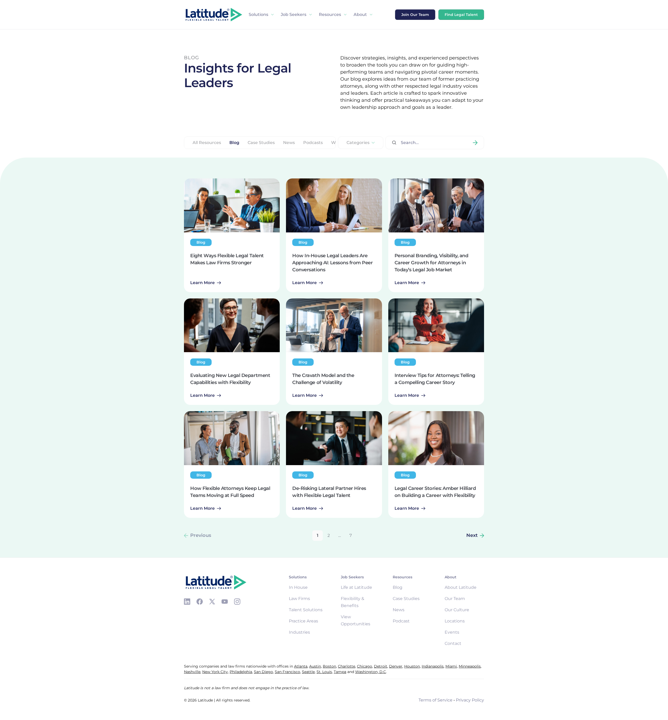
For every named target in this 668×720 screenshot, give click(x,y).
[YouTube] (225, 601)
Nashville (192, 671)
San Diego (263, 671)
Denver (395, 666)
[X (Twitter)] (212, 601)
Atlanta (300, 666)
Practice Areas (303, 621)
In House (298, 587)
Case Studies (406, 598)
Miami (451, 666)
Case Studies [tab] (261, 143)
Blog (397, 587)
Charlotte (346, 666)
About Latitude (460, 587)
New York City (215, 671)
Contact (453, 643)
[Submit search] (475, 142)
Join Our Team (415, 14)
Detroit (380, 666)
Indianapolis (433, 666)
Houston (412, 666)
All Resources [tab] (207, 143)
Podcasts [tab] (313, 143)
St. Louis (324, 671)
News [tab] (289, 143)
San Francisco (287, 671)
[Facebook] (199, 601)
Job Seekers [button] (293, 14)
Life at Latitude (356, 587)
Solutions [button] (258, 14)
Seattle (308, 671)
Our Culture (457, 609)
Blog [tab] (234, 143)
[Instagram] (237, 601)
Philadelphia (241, 671)
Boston (329, 666)
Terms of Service (435, 700)
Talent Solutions (306, 609)
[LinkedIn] (187, 601)
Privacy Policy (470, 700)
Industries (299, 632)
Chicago (364, 666)
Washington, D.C (370, 671)
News (398, 609)
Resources (330, 14)
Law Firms (299, 598)
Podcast (401, 621)
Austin (315, 666)
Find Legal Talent (461, 14)
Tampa (340, 671)
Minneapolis (470, 666)
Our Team (455, 598)
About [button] (360, 14)
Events (452, 632)
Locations (455, 621)
